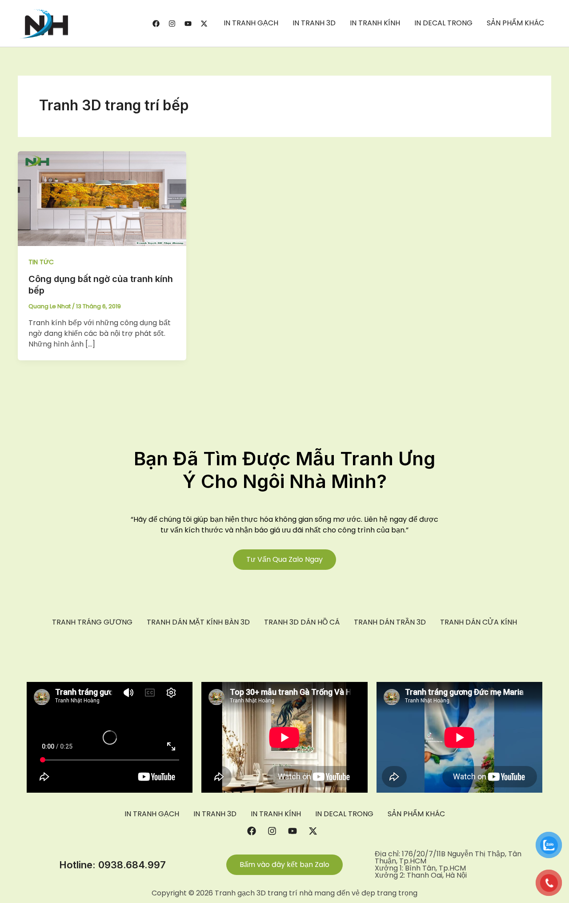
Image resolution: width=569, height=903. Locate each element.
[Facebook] (156, 23)
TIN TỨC (41, 262)
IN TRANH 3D (314, 23)
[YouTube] (188, 23)
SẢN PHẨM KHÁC (515, 23)
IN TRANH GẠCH (251, 23)
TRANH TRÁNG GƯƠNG (92, 622)
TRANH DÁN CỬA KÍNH (478, 622)
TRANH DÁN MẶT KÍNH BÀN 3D (198, 622)
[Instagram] (172, 23)
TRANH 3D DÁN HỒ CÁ (302, 622)
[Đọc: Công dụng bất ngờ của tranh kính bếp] (102, 198)
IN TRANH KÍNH (375, 23)
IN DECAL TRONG (443, 23)
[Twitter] (204, 23)
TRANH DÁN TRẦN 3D (390, 622)
